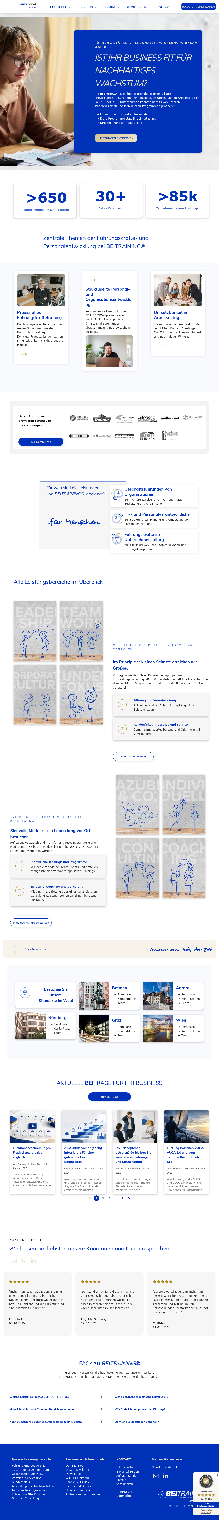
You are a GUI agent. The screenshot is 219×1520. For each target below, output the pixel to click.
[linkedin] (33, 1261)
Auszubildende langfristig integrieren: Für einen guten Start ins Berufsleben (83, 1155)
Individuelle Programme (28, 1490)
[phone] (23, 1261)
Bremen (119, 987)
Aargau (183, 987)
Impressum (124, 1491)
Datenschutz (124, 1495)
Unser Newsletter (77, 1469)
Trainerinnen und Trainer (83, 1494)
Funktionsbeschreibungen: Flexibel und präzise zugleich (32, 1152)
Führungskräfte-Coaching (29, 1494)
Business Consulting (25, 1498)
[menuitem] (59, 7)
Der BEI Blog (74, 1465)
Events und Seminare (80, 1486)
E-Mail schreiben (127, 1471)
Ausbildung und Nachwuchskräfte (34, 1486)
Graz (116, 1020)
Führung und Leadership (29, 1465)
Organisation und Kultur (28, 1473)
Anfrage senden (127, 1475)
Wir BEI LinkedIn (77, 1477)
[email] (14, 1261)
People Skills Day (77, 1482)
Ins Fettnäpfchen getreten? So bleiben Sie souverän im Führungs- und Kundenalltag (133, 1155)
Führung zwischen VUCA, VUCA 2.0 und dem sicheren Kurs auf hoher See (185, 1155)
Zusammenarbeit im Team (30, 1469)
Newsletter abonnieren (167, 1467)
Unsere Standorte (78, 1490)
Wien (181, 1020)
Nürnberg (57, 1017)
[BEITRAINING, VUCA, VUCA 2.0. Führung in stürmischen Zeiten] (186, 1126)
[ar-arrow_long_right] (24, 357)
